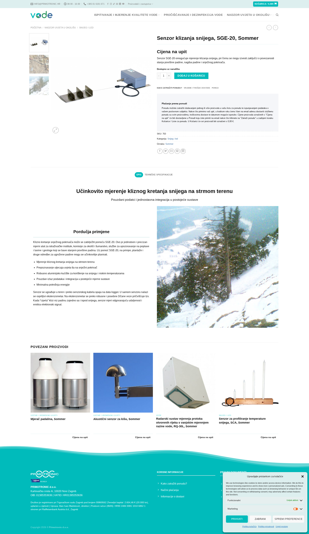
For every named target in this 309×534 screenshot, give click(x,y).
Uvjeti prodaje (282, 526)
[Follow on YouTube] (123, 4)
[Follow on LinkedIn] (120, 4)
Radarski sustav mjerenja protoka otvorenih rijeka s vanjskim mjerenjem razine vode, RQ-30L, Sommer (182, 422)
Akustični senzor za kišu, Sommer (116, 419)
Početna (36, 27)
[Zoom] (55, 130)
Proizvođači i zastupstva (139, 4)
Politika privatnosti (266, 526)
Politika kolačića (249, 526)
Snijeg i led (86, 27)
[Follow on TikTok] (114, 4)
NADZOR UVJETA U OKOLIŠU (248, 14)
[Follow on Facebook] (108, 4)
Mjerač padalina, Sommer (48, 419)
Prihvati (237, 519)
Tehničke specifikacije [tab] (159, 174)
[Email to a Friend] (171, 151)
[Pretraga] (277, 15)
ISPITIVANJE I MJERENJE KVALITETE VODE (126, 14)
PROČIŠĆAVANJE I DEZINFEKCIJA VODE (193, 14)
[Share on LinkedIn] (183, 151)
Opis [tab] (139, 174)
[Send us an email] (117, 4)
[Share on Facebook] (160, 151)
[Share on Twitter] (165, 151)
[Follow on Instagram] (111, 4)
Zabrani (260, 519)
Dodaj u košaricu (191, 75)
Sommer (169, 144)
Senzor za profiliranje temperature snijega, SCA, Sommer (242, 420)
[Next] (146, 84)
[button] (302, 476)
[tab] (169, 88)
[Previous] (57, 84)
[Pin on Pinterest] (177, 151)
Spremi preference (288, 519)
